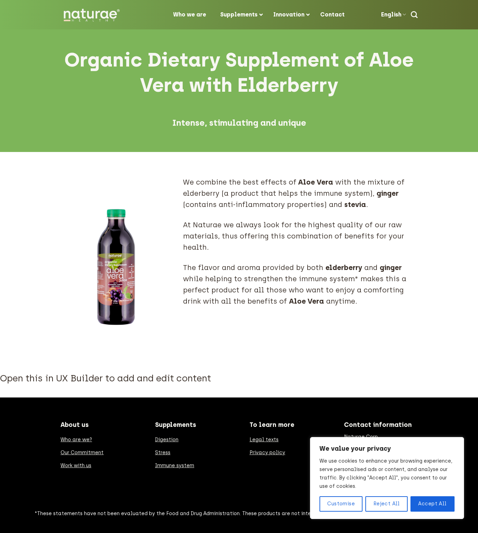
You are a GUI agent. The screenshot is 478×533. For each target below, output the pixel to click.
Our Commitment (82, 453)
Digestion (166, 440)
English (391, 14)
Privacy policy (267, 453)
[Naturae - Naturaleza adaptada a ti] (94, 15)
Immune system (174, 466)
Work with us (76, 466)
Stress (162, 453)
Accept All (432, 504)
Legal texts (264, 440)
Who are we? (76, 440)
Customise (341, 504)
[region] (387, 478)
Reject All (386, 504)
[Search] (414, 14)
